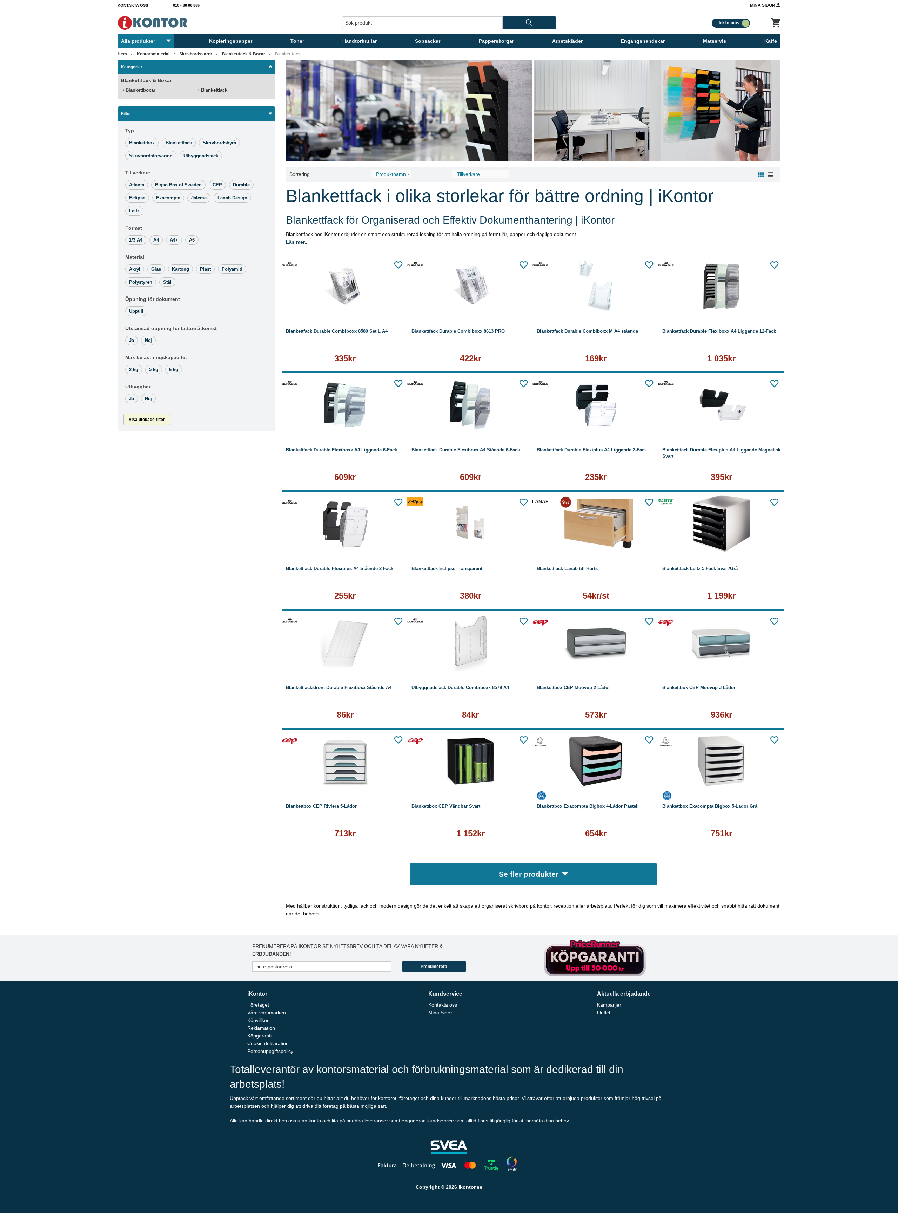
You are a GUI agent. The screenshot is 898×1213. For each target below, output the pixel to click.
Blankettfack (213, 90)
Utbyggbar (137, 386)
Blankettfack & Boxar (243, 54)
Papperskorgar (496, 41)
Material (134, 257)
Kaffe (770, 41)
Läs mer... (297, 242)
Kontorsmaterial (153, 54)
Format (133, 228)
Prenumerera (434, 966)
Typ (129, 130)
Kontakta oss (133, 5)
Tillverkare (137, 173)
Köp (314, 305)
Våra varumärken (266, 1012)
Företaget (258, 1005)
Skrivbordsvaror (195, 54)
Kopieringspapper (230, 41)
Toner (297, 41)
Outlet (603, 1012)
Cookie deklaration (268, 1043)
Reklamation (261, 1028)
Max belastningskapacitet (156, 357)
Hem (122, 54)
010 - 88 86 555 (186, 5)
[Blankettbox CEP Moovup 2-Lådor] (596, 642)
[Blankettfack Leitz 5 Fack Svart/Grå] (721, 523)
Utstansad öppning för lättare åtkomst (171, 328)
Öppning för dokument (152, 299)
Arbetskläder (567, 41)
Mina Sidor (763, 5)
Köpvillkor (258, 1020)
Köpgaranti (259, 1036)
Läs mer (378, 305)
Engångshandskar (643, 41)
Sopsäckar (427, 41)
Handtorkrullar (359, 41)
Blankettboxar (139, 90)
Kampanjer (609, 1005)
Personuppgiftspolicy (270, 1051)
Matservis (714, 41)
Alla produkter (138, 41)
